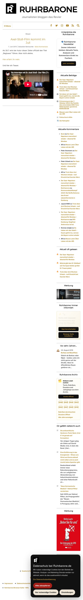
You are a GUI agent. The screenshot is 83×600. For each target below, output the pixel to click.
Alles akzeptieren (42, 585)
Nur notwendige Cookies (45, 592)
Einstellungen (67, 592)
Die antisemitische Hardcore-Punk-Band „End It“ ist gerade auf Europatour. (70, 434)
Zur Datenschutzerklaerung (44, 579)
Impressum (8, 583)
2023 (76, 402)
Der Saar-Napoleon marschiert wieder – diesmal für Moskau (69, 81)
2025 (66, 402)
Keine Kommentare (41, 47)
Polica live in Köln (65, 117)
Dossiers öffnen (64, 414)
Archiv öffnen (68, 396)
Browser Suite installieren (68, 335)
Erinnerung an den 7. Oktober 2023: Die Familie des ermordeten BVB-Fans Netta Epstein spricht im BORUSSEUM (69, 104)
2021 (66, 407)
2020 (71, 407)
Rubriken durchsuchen (66, 412)
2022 (61, 407)
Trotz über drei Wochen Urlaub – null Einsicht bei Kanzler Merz (68, 88)
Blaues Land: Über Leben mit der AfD (69, 113)
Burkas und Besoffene (69, 353)
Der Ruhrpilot (64, 121)
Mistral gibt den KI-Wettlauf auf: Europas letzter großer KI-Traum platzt (70, 265)
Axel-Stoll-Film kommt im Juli (28, 41)
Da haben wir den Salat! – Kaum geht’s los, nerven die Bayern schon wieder (69, 96)
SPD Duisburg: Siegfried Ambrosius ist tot (68, 222)
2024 (71, 402)
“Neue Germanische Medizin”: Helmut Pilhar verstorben (68, 488)
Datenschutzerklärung (25, 583)
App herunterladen (68, 329)
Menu (8, 26)
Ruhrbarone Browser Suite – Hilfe (16, 588)
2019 (76, 407)
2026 (61, 402)
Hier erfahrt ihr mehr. (11, 59)
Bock (63, 134)
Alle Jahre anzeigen (65, 417)
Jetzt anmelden (68, 63)
